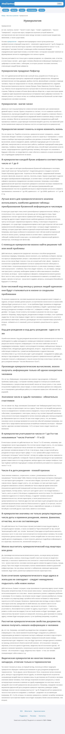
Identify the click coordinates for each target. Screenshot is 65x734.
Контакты (42, 716)
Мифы (5, 10)
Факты (14, 10)
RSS (21, 711)
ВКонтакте (28, 711)
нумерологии (11, 41)
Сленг (22, 10)
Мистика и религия (12, 15)
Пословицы (32, 10)
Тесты (42, 10)
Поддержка (23, 716)
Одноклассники (39, 711)
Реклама (33, 716)
